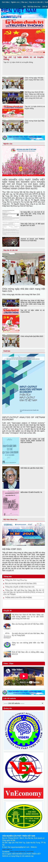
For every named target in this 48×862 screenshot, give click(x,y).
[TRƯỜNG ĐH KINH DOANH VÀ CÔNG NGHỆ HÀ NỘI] (23, 829)
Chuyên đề (7, 611)
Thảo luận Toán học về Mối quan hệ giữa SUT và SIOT (32, 224)
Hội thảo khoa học (34, 6)
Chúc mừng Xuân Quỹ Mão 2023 (32, 336)
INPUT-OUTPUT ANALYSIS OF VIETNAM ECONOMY (23, 418)
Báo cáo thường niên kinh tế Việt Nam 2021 (21, 583)
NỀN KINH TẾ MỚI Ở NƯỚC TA (31, 492)
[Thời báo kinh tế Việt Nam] (23, 798)
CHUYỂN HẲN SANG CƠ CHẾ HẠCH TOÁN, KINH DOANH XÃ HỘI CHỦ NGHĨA (32, 440)
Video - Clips (8, 663)
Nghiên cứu (15, 2)
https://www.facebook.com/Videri (22, 852)
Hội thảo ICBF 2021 (12, 549)
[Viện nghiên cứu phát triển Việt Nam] (23, 749)
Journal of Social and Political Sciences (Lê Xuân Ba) (32, 239)
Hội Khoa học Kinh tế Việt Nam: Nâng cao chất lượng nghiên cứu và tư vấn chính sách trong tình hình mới (35, 95)
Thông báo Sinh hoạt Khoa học (16, 580)
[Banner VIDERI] (23, 694)
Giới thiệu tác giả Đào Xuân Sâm (32, 468)
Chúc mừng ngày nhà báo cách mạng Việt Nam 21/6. (34, 79)
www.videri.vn (7, 849)
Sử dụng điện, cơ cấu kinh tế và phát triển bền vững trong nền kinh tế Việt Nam (32, 213)
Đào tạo (24, 2)
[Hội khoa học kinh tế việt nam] (23, 784)
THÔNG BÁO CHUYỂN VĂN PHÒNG (18, 597)
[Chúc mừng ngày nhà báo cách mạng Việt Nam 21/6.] (23, 285)
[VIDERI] (23, 141)
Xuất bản (6, 351)
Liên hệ (44, 6)
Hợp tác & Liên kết (36, 2)
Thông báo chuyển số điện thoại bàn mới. (20, 587)
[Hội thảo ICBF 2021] (23, 545)
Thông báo (7, 576)
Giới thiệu (5, 2)
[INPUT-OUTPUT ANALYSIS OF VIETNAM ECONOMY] (23, 413)
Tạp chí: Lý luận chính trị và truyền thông (23, 58)
